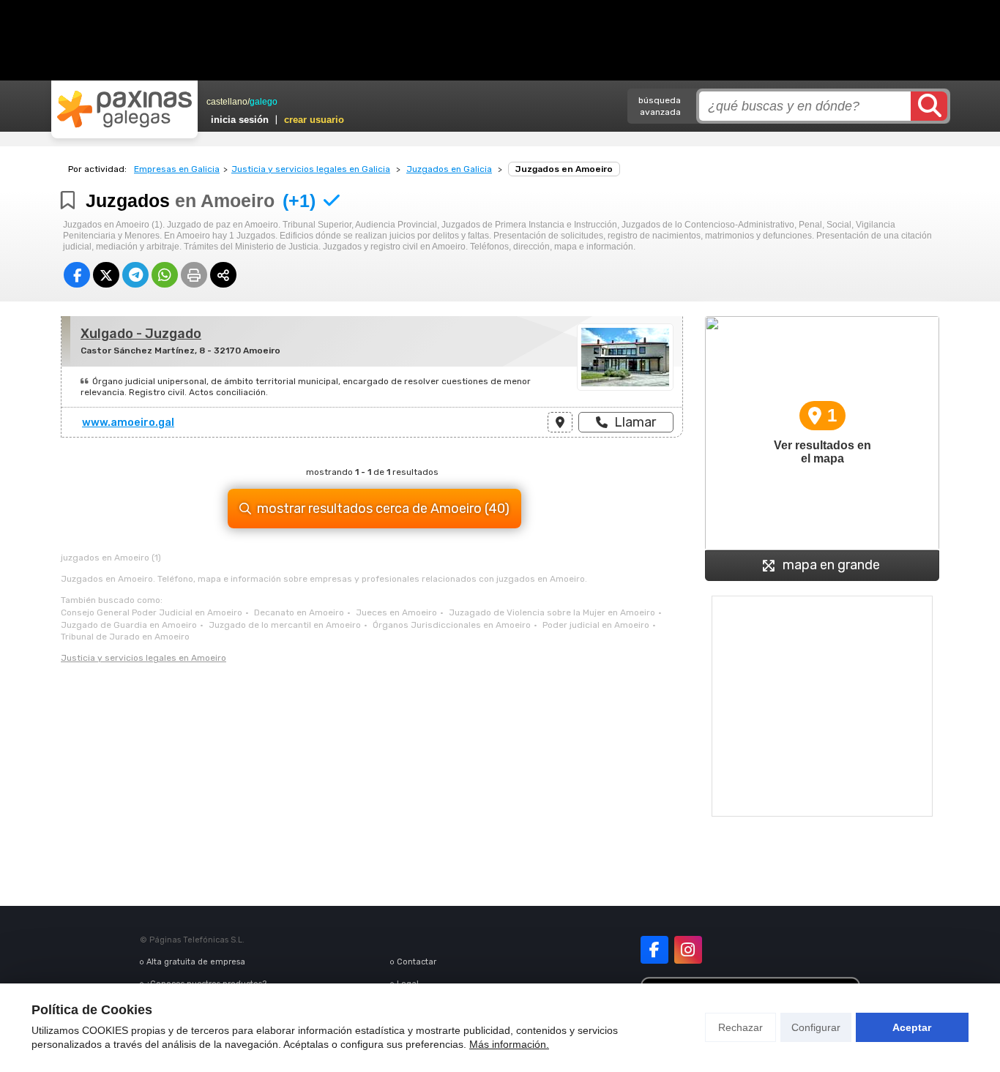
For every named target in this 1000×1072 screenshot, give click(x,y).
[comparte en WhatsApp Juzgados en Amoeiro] (165, 275)
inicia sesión (240, 119)
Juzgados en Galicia (449, 169)
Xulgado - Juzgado (141, 334)
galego (263, 102)
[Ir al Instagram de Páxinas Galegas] (688, 950)
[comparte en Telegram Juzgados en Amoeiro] (135, 275)
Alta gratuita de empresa (195, 962)
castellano (226, 102)
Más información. (509, 1044)
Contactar (416, 962)
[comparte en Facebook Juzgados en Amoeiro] (77, 275)
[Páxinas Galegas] (124, 109)
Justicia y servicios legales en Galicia (310, 169)
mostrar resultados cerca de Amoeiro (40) (383, 509)
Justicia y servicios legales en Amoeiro (143, 658)
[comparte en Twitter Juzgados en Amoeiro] (106, 275)
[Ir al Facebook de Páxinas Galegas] (654, 950)
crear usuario (314, 119)
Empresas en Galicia (177, 169)
